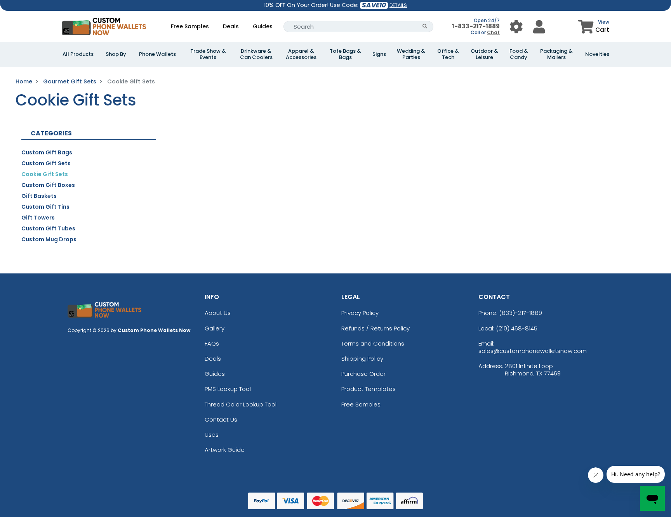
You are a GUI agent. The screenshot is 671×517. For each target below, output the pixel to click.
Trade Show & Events (208, 54)
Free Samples (190, 26)
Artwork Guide (225, 450)
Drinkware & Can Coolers (256, 54)
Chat (493, 32)
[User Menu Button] (516, 26)
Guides (263, 26)
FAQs (212, 343)
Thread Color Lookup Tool (240, 404)
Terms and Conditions (372, 343)
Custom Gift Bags (46, 152)
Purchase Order (363, 374)
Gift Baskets (39, 196)
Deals (231, 26)
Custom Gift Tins (45, 207)
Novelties (597, 54)
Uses (212, 435)
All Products (78, 54)
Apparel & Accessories (301, 54)
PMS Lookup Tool (228, 389)
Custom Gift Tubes (48, 228)
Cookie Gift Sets (44, 174)
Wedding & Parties (411, 54)
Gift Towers (38, 217)
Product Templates (368, 389)
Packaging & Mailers (556, 54)
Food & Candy (518, 54)
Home (24, 81)
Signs (379, 54)
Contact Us (221, 419)
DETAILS (398, 5)
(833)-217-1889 (520, 313)
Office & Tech (448, 54)
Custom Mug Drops (48, 239)
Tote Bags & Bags (345, 54)
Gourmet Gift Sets (69, 81)
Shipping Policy (362, 358)
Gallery (214, 328)
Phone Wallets (157, 54)
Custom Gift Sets (46, 163)
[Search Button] (425, 26)
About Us (218, 313)
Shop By (116, 54)
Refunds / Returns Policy (375, 328)
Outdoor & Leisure (484, 54)
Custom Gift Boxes (48, 185)
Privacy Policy (360, 313)
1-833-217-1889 (476, 26)
